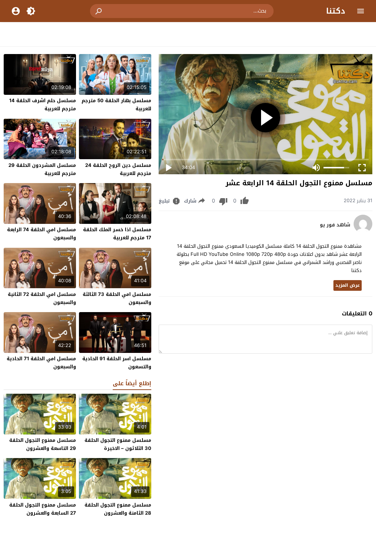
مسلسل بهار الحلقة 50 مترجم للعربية (116, 104)
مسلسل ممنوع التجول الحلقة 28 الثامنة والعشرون (117, 509)
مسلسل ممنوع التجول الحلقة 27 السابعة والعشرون (42, 509)
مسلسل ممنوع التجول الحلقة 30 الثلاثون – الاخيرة (117, 444)
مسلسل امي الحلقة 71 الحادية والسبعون (41, 362)
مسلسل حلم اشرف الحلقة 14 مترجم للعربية (42, 104)
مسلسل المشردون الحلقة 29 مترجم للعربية (42, 169)
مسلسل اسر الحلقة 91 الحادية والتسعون (116, 362)
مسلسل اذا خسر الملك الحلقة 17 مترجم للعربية (117, 233)
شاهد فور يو (335, 225)
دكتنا (335, 11)
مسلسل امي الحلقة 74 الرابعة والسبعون (41, 233)
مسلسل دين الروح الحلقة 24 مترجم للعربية (118, 169)
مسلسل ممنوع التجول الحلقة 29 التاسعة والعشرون (42, 444)
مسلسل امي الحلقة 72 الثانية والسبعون (42, 298)
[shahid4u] (363, 231)
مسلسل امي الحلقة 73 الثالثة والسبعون (117, 298)
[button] (99, 11)
